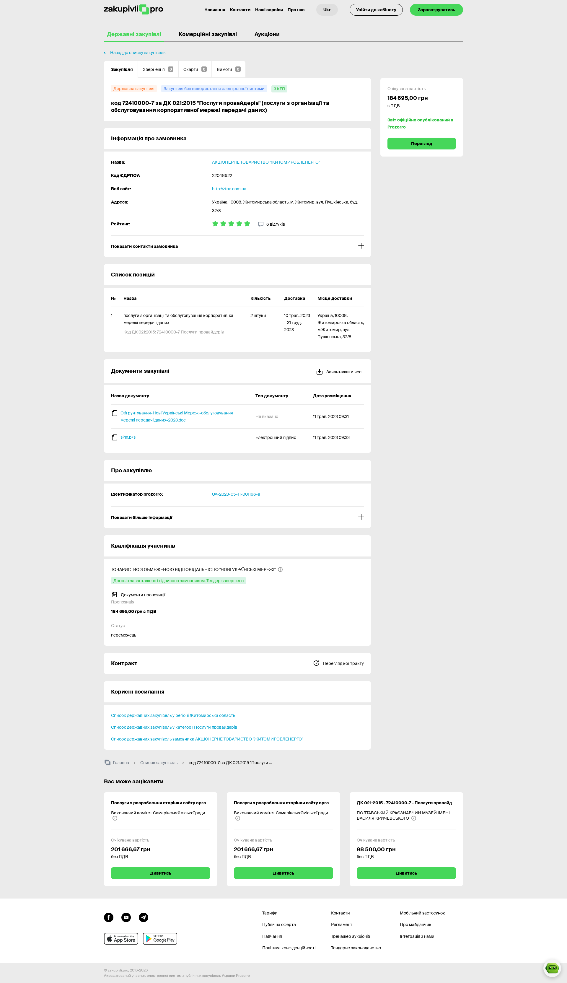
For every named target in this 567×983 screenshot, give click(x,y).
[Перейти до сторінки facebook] (108, 917)
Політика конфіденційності (288, 948)
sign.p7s (128, 437)
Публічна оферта (279, 924)
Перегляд (421, 143)
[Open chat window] (552, 968)
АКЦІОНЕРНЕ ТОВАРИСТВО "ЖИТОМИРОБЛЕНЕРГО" (266, 162)
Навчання (214, 9)
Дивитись (160, 873)
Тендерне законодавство (356, 948)
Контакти (240, 9)
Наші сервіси (269, 9)
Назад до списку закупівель (137, 52)
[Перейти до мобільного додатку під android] (160, 939)
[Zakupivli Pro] (133, 9)
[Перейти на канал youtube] (126, 917)
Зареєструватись (436, 9)
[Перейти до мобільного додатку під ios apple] (121, 939)
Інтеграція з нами (417, 936)
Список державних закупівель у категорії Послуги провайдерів (174, 727)
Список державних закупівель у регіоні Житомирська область (173, 715)
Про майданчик (415, 924)
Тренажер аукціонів (350, 936)
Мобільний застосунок (422, 913)
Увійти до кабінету (376, 9)
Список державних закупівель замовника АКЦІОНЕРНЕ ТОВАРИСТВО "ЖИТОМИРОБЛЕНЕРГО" (207, 739)
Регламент (341, 924)
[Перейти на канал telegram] (143, 917)
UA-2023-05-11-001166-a (236, 494)
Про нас (296, 9)
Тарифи (270, 913)
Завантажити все (343, 372)
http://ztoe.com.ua (229, 188)
